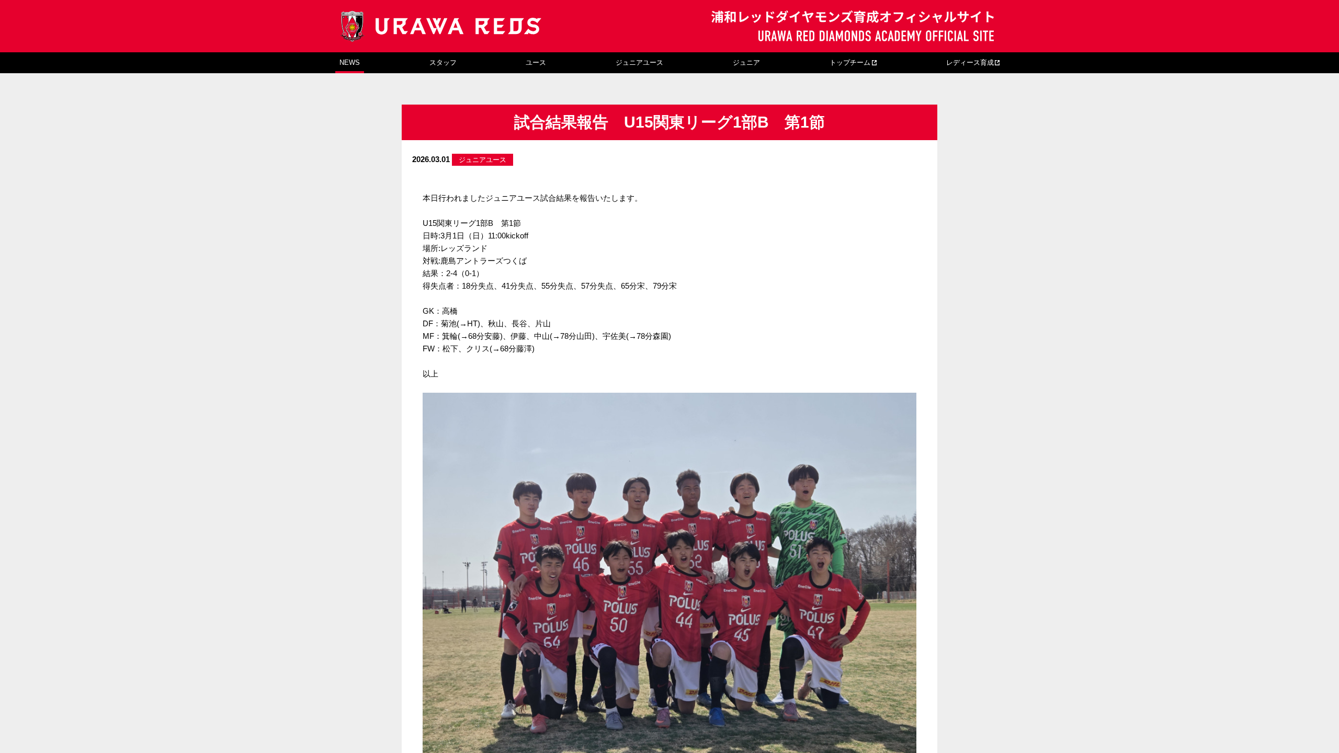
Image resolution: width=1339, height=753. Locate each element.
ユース (536, 62)
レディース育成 (970, 62)
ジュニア (746, 62)
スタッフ (443, 62)
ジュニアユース (639, 62)
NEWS (349, 62)
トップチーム (850, 62)
